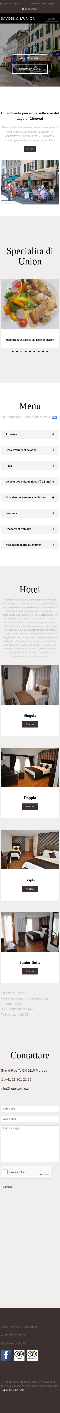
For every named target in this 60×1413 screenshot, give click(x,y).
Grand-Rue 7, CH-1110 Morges (24, 1070)
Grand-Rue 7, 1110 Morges (42, 3)
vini (54, 417)
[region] (30, 53)
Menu (52, 19)
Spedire (8, 1187)
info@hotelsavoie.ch (15, 1088)
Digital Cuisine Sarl (12, 1390)
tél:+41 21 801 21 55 (16, 1079)
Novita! (30, 149)
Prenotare (30, 724)
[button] (27, 83)
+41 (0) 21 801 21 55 (9, 3)
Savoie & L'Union (18, 18)
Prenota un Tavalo (30, 69)
